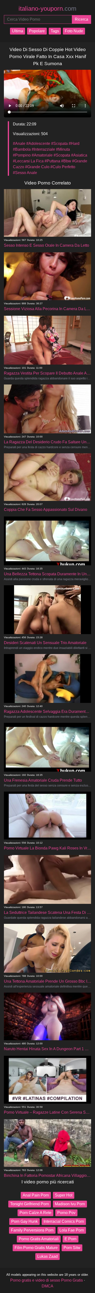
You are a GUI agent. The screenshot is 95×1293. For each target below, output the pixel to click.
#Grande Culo (37, 167)
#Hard (74, 143)
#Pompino (22, 155)
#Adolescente (38, 143)
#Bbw (66, 161)
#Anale (19, 143)
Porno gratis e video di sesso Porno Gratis (46, 1280)
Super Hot (63, 1195)
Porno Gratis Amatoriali (39, 1239)
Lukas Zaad (47, 1256)
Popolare (37, 31)
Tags (55, 31)
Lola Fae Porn (71, 1230)
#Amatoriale (42, 155)
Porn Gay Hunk (24, 1221)
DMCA (47, 1286)
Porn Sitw (72, 1248)
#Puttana (52, 161)
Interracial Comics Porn (64, 1221)
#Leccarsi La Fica (28, 161)
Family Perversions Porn (32, 1230)
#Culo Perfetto (62, 167)
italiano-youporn (47, 8)
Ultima (17, 31)
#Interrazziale (43, 149)
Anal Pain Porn (36, 1195)
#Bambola (22, 149)
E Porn (70, 1239)
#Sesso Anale (25, 173)
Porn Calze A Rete (35, 1213)
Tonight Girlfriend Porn (29, 1204)
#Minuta (63, 149)
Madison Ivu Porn (70, 1204)
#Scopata (59, 143)
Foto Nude (74, 31)
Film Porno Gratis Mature (36, 1248)
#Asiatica (79, 155)
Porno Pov (66, 1213)
